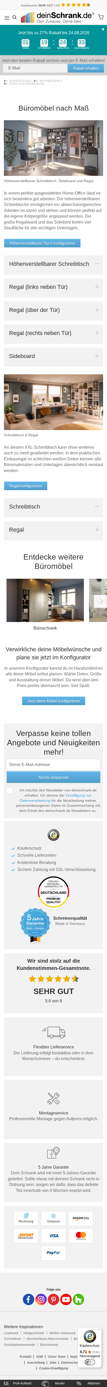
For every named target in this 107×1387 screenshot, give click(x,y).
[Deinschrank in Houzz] (78, 1299)
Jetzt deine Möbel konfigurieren (53, 701)
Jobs (53, 1362)
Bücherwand (49, 1345)
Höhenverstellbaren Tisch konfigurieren (42, 243)
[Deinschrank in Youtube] (66, 1299)
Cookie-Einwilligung (53, 1368)
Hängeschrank (33, 1333)
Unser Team (57, 1357)
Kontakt (25, 1357)
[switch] (90, 1362)
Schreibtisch (12, 1339)
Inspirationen (20, 81)
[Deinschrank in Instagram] (41, 1299)
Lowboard (11, 1333)
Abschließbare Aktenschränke (47, 1339)
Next (100, 601)
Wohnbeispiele (51, 81)
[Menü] (99, 1330)
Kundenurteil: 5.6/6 (40, 5)
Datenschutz (70, 1362)
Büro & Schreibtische (27, 83)
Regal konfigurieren (25, 486)
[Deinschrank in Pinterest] (53, 1299)
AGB (39, 1357)
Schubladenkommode (19, 1345)
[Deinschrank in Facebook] (28, 1299)
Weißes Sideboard (62, 1333)
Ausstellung (36, 1362)
